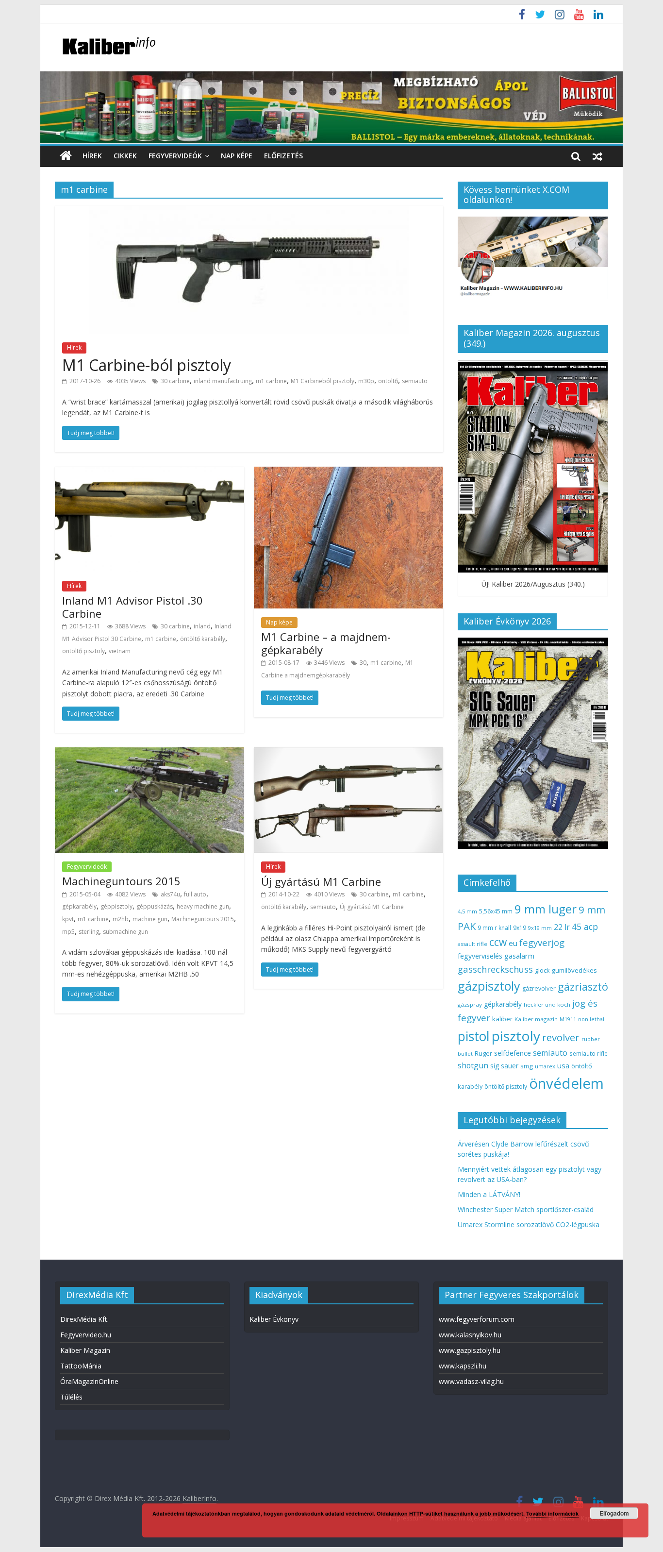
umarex (545, 1066)
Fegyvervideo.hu (85, 1334)
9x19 (519, 928)
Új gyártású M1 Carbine (321, 881)
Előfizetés (283, 155)
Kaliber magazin (536, 1019)
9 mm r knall (494, 928)
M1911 (568, 1019)
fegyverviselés (480, 956)
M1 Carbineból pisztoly (322, 381)
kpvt (68, 919)
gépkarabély (79, 906)
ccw (498, 942)
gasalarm (519, 956)
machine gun (150, 919)
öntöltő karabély (202, 639)
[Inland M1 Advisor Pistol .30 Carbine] (149, 472)
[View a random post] (597, 156)
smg (526, 1066)
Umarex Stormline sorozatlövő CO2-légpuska (528, 1224)
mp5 (68, 932)
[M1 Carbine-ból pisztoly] (249, 211)
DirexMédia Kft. (84, 1319)
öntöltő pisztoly (83, 651)
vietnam (120, 651)
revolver (561, 1037)
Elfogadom (614, 1513)
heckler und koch (547, 1004)
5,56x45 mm (496, 911)
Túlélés (71, 1396)
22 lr (562, 927)
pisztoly (516, 1036)
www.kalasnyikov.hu (470, 1334)
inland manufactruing (223, 381)
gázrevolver (539, 988)
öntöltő (388, 381)
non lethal (591, 1019)
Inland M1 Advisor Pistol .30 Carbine (132, 606)
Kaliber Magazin (85, 1350)
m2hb (121, 919)
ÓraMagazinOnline (89, 1381)
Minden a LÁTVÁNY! (489, 1194)
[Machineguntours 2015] (149, 753)
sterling (89, 932)
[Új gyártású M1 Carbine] (348, 753)
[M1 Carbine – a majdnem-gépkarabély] (348, 472)
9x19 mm (540, 927)
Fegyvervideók (175, 155)
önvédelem (566, 1083)
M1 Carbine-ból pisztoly (146, 364)
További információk (552, 1513)
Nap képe (236, 155)
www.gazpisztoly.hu (469, 1350)
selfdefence (512, 1053)
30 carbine (175, 381)
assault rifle (472, 943)
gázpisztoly (489, 986)
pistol (474, 1036)
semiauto (415, 381)
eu (513, 943)
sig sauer (504, 1065)
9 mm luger (545, 909)
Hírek (92, 155)
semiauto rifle (588, 1053)
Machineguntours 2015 (121, 881)
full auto (195, 894)
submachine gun (125, 932)
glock (542, 970)
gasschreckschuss (495, 969)
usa (563, 1065)
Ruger (483, 1053)
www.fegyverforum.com (476, 1319)
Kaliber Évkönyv (273, 1319)
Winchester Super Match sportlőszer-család (526, 1209)
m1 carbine (271, 381)
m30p (366, 381)
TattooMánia (80, 1365)
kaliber (502, 1018)
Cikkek (125, 155)
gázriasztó (583, 986)
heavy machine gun (203, 906)
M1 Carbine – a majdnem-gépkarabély (326, 643)
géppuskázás (154, 906)
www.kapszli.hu (462, 1365)
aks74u (170, 894)
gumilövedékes (574, 970)
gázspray (470, 1004)
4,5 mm (467, 911)
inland (202, 626)
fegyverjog (541, 942)
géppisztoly (116, 906)
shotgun (473, 1065)
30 (363, 662)
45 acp (585, 926)
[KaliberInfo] (66, 156)
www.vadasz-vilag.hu (471, 1381)
